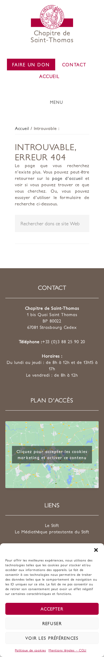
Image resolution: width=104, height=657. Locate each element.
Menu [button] (56, 102)
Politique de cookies (30, 650)
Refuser (52, 623)
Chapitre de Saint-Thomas (52, 23)
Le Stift (52, 525)
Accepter (52, 609)
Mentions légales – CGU (67, 650)
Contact (74, 64)
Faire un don (31, 64)
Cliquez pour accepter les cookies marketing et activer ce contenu (52, 454)
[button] (96, 550)
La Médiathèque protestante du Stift (52, 531)
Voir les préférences (52, 638)
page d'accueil (67, 178)
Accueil (49, 76)
